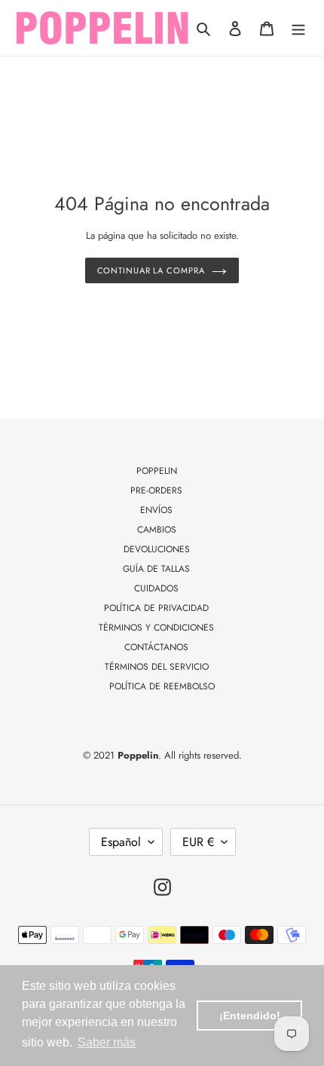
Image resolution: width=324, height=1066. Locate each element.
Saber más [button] (107, 1042)
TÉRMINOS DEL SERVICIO (157, 667)
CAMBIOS (156, 529)
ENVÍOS (156, 510)
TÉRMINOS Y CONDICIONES (156, 627)
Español (121, 842)
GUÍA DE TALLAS (156, 569)
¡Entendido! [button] (249, 1015)
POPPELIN (156, 471)
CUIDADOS (156, 588)
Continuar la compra (151, 270)
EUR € (198, 842)
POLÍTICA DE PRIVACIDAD (156, 608)
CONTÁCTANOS (156, 647)
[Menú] (298, 28)
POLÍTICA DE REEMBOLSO (162, 686)
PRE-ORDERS (156, 490)
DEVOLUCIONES (157, 549)
